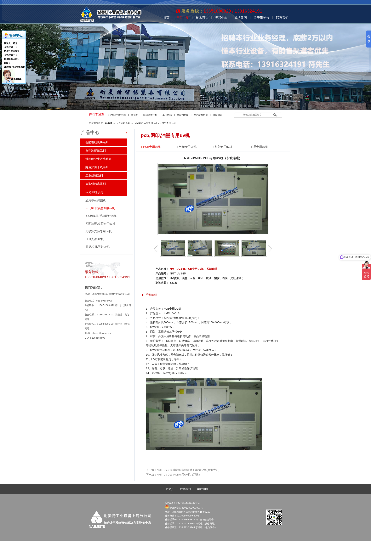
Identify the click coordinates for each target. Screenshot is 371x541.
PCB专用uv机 (169, 123)
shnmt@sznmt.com (102, 333)
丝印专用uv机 (188, 146)
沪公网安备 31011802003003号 (186, 507)
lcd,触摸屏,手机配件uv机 (101, 215)
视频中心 (221, 17)
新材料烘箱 (183, 115)
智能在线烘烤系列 (97, 142)
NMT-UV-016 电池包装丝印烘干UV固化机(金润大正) (188, 469)
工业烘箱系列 (94, 175)
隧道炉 (134, 115)
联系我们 (282, 17)
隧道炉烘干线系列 (97, 167)
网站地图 (202, 489)
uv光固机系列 (123, 123)
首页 (166, 17)
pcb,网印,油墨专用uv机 (146, 123)
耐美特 (108, 123)
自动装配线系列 (95, 150)
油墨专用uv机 (259, 146)
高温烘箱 (217, 115)
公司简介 (168, 489)
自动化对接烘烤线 (116, 115)
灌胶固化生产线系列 (98, 159)
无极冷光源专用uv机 (98, 231)
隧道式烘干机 (150, 115)
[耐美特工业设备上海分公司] (110, 21)
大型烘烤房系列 (95, 183)
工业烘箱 (167, 115)
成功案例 (240, 17)
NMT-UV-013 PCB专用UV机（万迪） (179, 474)
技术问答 (202, 17)
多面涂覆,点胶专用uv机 (100, 223)
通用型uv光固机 (95, 200)
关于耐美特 (261, 17)
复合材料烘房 (201, 115)
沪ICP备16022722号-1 (188, 502)
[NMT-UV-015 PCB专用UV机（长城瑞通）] (173, 248)
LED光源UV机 (94, 239)
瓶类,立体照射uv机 (97, 246)
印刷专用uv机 (223, 146)
